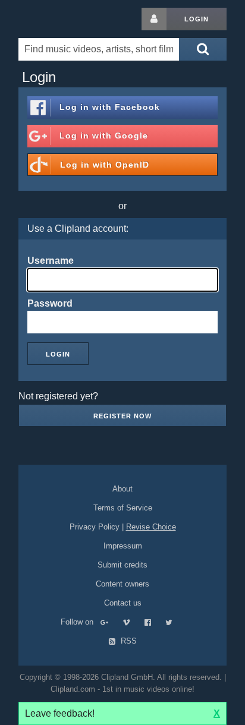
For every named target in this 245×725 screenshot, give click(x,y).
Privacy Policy (95, 526)
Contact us (123, 602)
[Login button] (154, 19)
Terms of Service (122, 507)
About (122, 488)
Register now (122, 416)
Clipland (80, 19)
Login (196, 19)
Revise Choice (151, 526)
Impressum (122, 545)
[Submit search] (203, 49)
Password (50, 303)
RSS (127, 640)
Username (50, 261)
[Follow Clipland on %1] (110, 621)
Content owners (122, 583)
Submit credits (122, 564)
